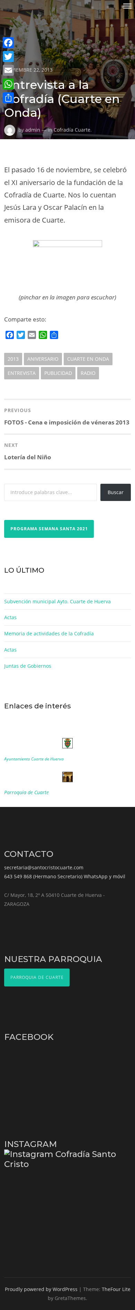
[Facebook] (8, 43)
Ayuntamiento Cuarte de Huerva (34, 759)
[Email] (8, 70)
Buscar (116, 492)
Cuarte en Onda (88, 359)
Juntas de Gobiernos (27, 666)
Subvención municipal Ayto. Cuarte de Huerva (57, 601)
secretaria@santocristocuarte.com (43, 867)
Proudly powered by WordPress (41, 1289)
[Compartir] (8, 98)
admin (32, 129)
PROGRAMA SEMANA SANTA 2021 (49, 529)
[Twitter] (8, 56)
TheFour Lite (116, 1289)
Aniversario (42, 359)
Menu (127, 6)
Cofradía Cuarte (72, 129)
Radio (88, 373)
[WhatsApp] (8, 84)
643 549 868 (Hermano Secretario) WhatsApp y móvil (64, 876)
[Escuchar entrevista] (67, 266)
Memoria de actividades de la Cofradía (49, 633)
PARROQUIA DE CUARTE (37, 977)
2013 (13, 359)
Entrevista (22, 373)
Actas (10, 617)
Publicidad (58, 373)
